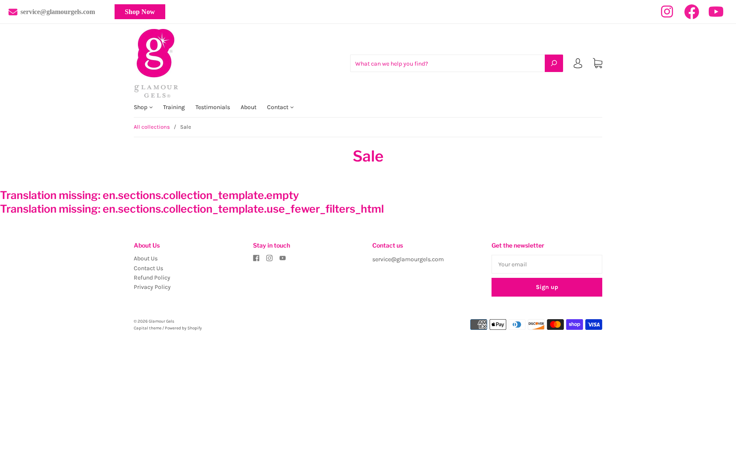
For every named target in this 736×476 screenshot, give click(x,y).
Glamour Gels (161, 321)
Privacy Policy (152, 287)
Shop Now (140, 11)
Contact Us (148, 268)
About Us (146, 258)
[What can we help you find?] (456, 63)
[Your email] (547, 264)
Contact (278, 107)
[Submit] (554, 63)
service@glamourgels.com (57, 11)
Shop (141, 107)
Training (174, 107)
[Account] (578, 65)
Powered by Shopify (183, 328)
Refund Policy (152, 277)
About (248, 107)
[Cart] (597, 63)
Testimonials (213, 107)
